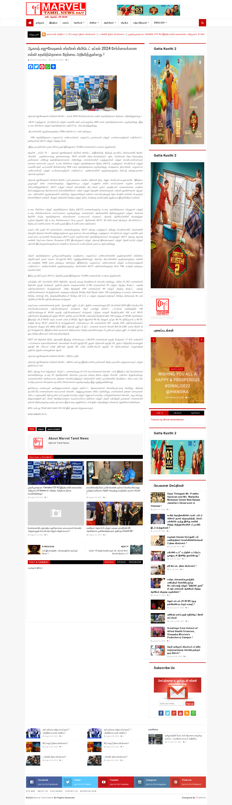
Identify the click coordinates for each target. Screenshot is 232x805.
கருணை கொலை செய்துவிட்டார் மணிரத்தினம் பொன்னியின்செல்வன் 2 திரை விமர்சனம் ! (185, 540)
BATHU (202, 797)
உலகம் (66, 22)
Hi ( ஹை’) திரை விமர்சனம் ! (59, 34)
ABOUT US (43, 791)
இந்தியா (53, 22)
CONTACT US (71, 791)
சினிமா (93, 22)
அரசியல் (78, 22)
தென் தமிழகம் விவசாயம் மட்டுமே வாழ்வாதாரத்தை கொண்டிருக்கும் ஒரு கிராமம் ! (184, 649)
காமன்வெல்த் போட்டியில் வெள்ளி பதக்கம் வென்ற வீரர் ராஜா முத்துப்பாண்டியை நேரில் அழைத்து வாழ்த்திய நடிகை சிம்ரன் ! (113, 490)
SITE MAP (30, 791)
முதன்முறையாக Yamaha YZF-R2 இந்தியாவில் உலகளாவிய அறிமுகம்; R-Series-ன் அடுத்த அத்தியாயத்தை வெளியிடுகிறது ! (167, 34)
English (159, 22)
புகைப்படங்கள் (177, 369)
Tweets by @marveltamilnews (167, 419)
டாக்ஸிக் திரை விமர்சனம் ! (89, 34)
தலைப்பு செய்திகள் (54, 429)
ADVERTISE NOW (88, 791)
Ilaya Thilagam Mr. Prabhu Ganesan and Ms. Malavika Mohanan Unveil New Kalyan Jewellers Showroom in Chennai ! (175, 499)
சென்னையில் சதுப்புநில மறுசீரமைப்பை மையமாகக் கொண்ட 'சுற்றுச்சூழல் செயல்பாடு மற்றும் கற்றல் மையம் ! (55, 529)
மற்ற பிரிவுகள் (140, 22)
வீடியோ (124, 22)
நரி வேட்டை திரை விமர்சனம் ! (181, 566)
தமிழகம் (40, 22)
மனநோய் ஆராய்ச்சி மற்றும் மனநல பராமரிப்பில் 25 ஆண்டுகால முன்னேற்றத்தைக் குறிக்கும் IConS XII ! (109, 529)
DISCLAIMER (56, 791)
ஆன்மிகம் (109, 22)
